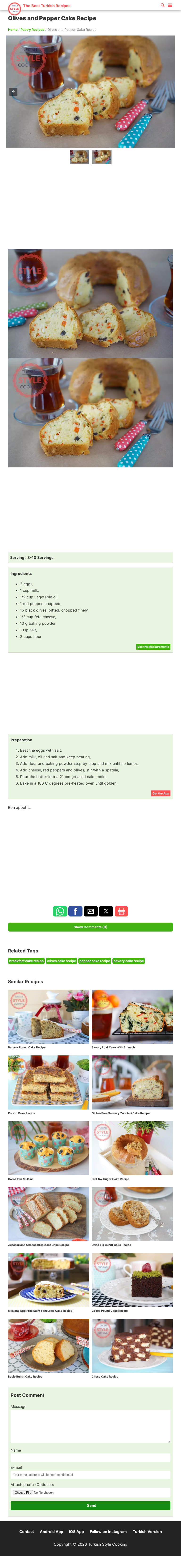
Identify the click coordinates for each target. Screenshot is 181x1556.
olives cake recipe (61, 961)
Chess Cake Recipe (105, 1376)
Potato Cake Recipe (21, 1113)
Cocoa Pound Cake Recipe (110, 1310)
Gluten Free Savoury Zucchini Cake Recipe (121, 1113)
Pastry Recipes (32, 30)
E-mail (16, 1467)
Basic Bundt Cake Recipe (25, 1376)
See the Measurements (153, 646)
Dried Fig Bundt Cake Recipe (111, 1245)
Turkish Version (147, 1531)
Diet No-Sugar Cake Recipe (110, 1179)
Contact (26, 1531)
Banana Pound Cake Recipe (26, 1047)
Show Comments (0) (90, 927)
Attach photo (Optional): (32, 1484)
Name (16, 1450)
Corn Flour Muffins (20, 1179)
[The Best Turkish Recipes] (39, 14)
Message (18, 1406)
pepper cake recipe (94, 961)
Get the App (160, 793)
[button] (170, 4)
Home (12, 30)
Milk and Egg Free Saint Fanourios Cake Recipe (40, 1310)
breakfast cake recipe (26, 961)
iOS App (76, 1531)
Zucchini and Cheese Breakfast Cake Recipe (38, 1245)
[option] (79, 157)
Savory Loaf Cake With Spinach (113, 1047)
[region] (90, 205)
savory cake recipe (129, 961)
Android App (51, 1531)
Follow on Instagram (108, 1531)
